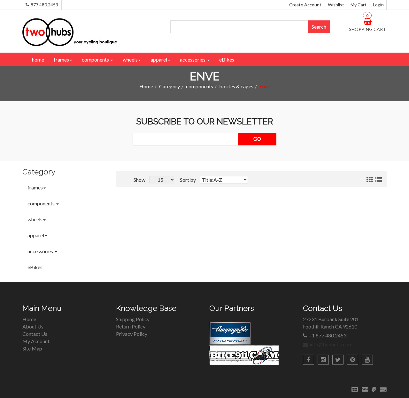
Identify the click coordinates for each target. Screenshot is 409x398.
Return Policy (130, 326)
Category (169, 86)
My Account (36, 341)
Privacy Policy (131, 334)
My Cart (359, 4)
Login (378, 4)
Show (139, 180)
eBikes (226, 59)
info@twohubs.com (331, 344)
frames (61, 59)
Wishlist (336, 4)
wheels (130, 59)
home (38, 59)
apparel (158, 59)
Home (146, 86)
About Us (32, 326)
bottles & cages (236, 86)
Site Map (32, 348)
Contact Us (34, 334)
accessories (193, 59)
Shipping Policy (133, 319)
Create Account (305, 4)
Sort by (188, 180)
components (96, 59)
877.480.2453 (44, 4)
